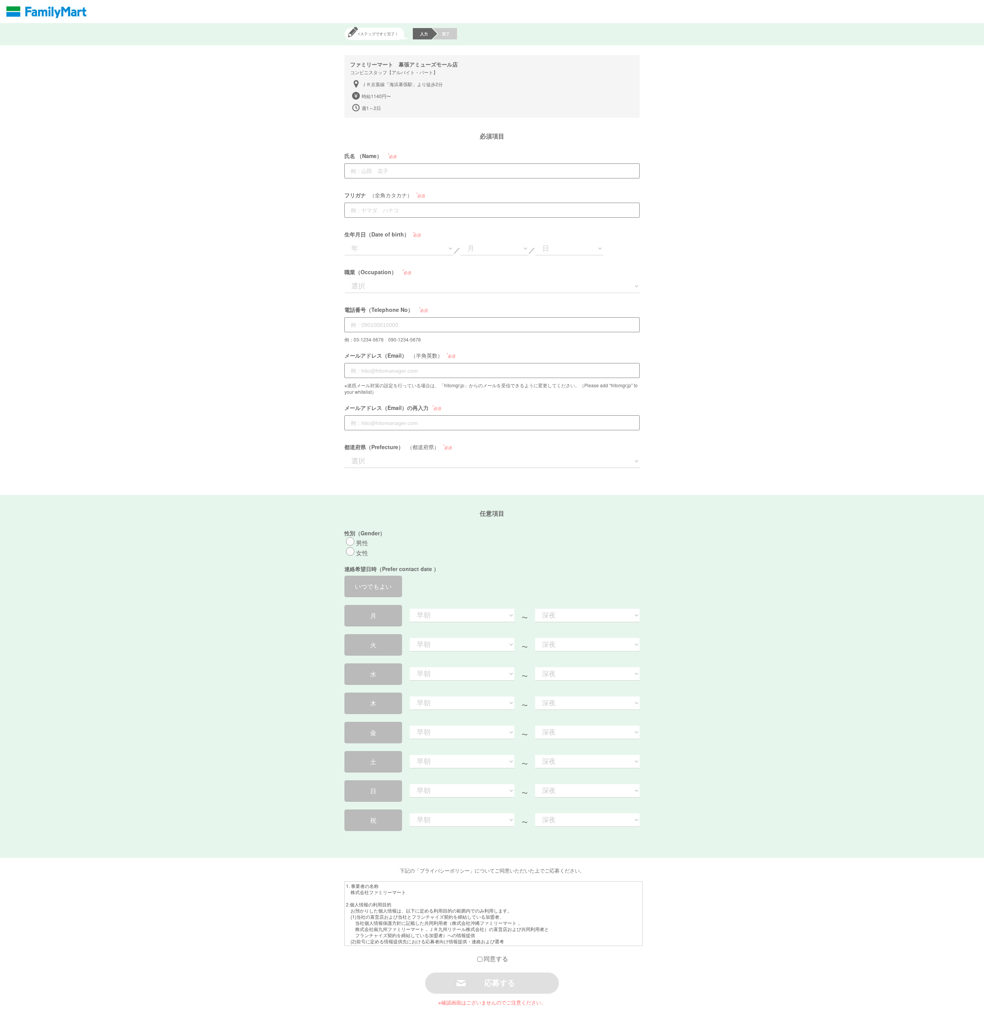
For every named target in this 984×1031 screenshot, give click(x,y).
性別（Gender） (364, 533)
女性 (362, 552)
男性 (362, 542)
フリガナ (355, 195)
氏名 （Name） (363, 156)
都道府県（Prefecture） (374, 447)
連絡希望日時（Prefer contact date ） (391, 569)
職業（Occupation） (370, 272)
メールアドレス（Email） (375, 355)
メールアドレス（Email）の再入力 (386, 407)
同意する (496, 958)
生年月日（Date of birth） (376, 234)
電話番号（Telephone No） (378, 309)
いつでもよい (373, 586)
